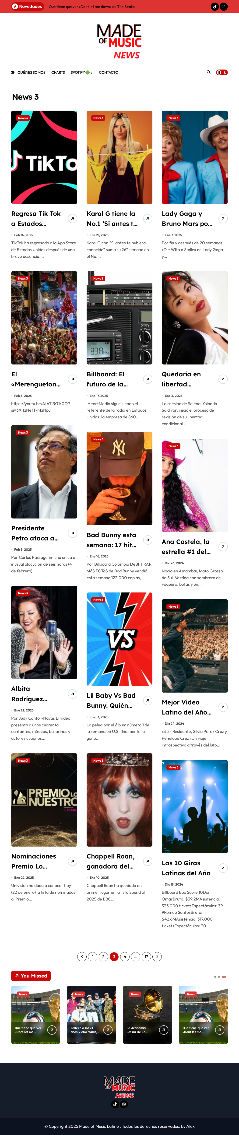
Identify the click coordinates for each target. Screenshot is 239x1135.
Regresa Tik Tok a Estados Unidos (36, 224)
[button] (223, 1014)
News (23, 994)
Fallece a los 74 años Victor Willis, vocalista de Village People (84, 1034)
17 (146, 956)
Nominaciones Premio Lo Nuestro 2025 (33, 866)
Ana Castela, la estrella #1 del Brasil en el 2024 (187, 552)
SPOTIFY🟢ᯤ (82, 72)
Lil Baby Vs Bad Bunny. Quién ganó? (111, 705)
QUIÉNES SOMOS (32, 72)
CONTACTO (108, 72)
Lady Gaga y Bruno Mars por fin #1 (186, 224)
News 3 (23, 118)
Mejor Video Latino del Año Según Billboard (187, 712)
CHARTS (58, 72)
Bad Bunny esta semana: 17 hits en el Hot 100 (111, 545)
